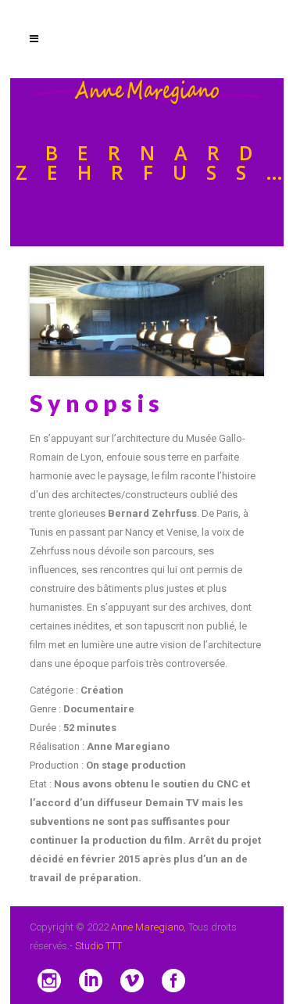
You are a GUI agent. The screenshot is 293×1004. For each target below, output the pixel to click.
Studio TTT (98, 946)
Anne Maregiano (147, 927)
